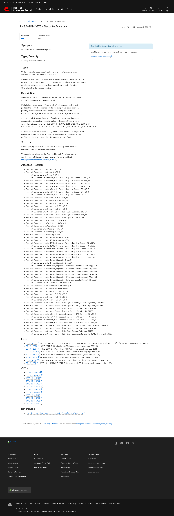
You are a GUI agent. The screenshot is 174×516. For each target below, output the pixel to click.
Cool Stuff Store (100, 504)
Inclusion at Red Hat (85, 504)
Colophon (65, 476)
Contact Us (38, 459)
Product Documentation (17, 476)
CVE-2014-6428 (33, 398)
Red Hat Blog (71, 504)
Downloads (20, 2)
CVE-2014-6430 (33, 375)
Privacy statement (22, 511)
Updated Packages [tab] (46, 36)
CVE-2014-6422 (33, 381)
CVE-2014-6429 (33, 401)
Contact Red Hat (58, 504)
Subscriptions (9, 2)
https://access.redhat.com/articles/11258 (38, 160)
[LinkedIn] (116, 444)
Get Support (47, 2)
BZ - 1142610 (31, 360)
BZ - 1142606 (32, 352)
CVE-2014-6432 (33, 403)
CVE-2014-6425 (33, 389)
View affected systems (100, 56)
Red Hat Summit (114, 504)
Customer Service (14, 472)
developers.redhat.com (96, 463)
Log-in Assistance (40, 467)
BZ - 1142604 (32, 349)
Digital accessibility (69, 511)
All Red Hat (159, 11)
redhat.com (92, 459)
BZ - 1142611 (31, 363)
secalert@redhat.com (50, 424)
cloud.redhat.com (94, 472)
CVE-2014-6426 (33, 392)
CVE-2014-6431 (33, 372)
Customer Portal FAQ (42, 463)
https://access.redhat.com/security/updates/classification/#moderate (54, 413)
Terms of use (35, 511)
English (151, 11)
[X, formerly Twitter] (133, 444)
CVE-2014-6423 (33, 384)
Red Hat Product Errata (28, 21)
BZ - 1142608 (32, 354)
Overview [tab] (25, 35)
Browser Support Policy (69, 463)
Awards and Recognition (70, 472)
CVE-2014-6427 (33, 395)
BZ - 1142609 (32, 357)
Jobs (30, 504)
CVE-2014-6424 (33, 386)
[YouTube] (121, 444)
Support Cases (13, 467)
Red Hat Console (34, 2)
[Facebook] (127, 444)
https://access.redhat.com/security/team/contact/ (94, 424)
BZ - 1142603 (31, 346)
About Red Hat (21, 504)
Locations (45, 504)
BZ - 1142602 (31, 343)
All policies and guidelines (51, 511)
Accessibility (65, 467)
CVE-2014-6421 (33, 378)
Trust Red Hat (66, 459)
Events (37, 504)
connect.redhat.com (95, 467)
